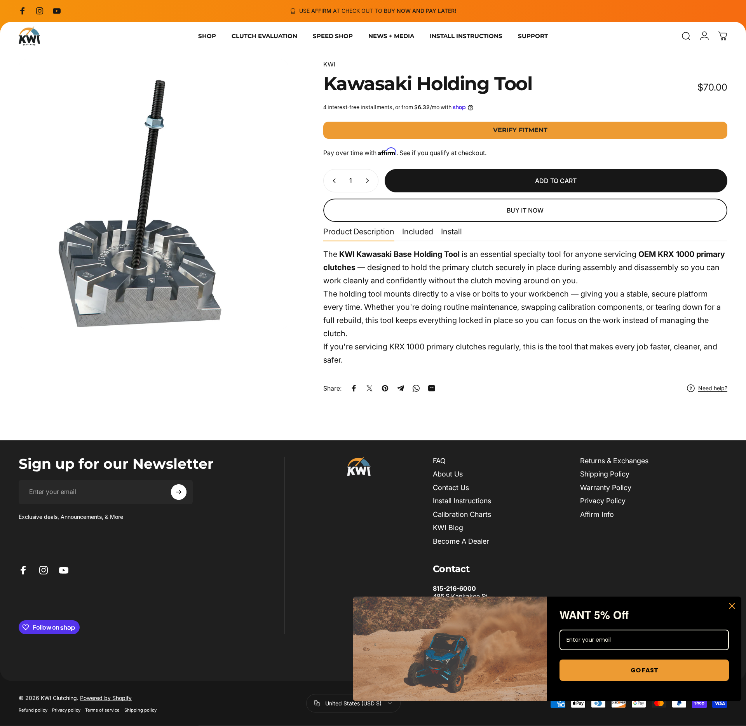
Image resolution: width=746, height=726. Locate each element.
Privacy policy (66, 709)
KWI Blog (448, 528)
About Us (448, 474)
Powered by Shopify (106, 697)
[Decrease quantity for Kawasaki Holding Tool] (333, 180)
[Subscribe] (178, 492)
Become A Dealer (461, 541)
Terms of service (102, 709)
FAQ (439, 461)
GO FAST (644, 670)
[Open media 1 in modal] (153, 194)
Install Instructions (462, 501)
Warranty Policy (605, 487)
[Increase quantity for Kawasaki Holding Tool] (369, 180)
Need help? (712, 388)
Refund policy (33, 709)
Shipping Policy (604, 474)
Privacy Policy (603, 501)
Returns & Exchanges (614, 461)
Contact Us (451, 487)
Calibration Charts (462, 514)
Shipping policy (140, 709)
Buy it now (525, 210)
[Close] (732, 606)
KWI (329, 64)
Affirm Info (597, 514)
